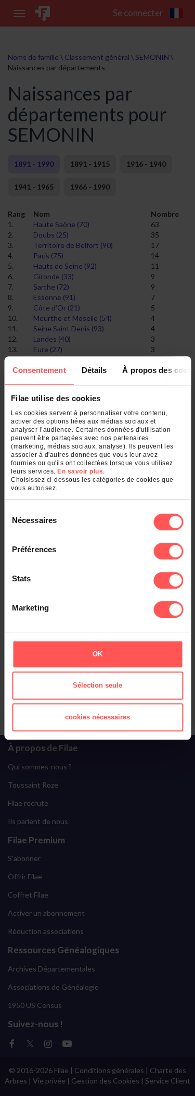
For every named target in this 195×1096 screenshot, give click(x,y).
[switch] (168, 551)
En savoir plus (80, 471)
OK (97, 654)
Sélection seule (97, 685)
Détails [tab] (94, 370)
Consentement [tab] (39, 370)
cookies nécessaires (97, 717)
